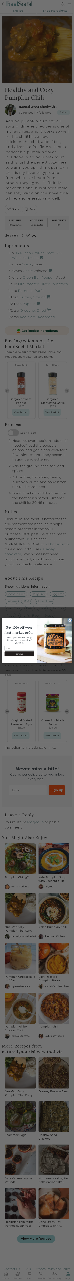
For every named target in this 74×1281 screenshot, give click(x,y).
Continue (19, 654)
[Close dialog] (70, 620)
